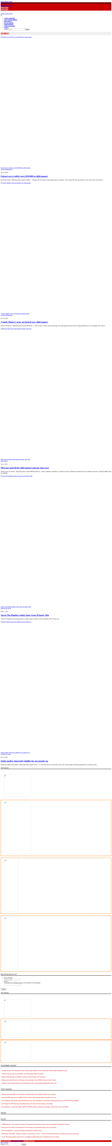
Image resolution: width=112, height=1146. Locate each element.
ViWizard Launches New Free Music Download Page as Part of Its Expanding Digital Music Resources (29, 1083)
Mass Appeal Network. (17, 1141)
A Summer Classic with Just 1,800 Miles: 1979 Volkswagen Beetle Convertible (22, 1073)
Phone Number (8, 978)
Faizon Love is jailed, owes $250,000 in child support (24, 176)
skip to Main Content (6, 1)
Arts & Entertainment (7, 169)
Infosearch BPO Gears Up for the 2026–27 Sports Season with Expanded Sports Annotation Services (29, 1097)
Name (6, 981)
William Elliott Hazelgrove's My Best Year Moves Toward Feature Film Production (24, 1077)
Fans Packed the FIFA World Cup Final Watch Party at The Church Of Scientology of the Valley (27, 1103)
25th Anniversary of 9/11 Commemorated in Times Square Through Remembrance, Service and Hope (29, 1127)
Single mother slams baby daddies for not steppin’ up (24, 761)
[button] (6, 3)
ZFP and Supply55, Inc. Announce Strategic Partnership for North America (22, 1130)
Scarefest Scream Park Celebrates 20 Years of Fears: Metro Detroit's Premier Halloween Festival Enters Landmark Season (34, 1070)
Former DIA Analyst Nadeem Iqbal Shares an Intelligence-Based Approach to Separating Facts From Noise (30, 1137)
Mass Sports (4, 461)
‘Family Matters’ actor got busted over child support (24, 322)
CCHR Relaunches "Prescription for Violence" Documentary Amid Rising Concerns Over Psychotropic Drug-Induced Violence (36, 1124)
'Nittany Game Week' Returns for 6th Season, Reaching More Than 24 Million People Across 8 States (29, 1080)
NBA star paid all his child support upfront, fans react (25, 468)
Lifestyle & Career (6, 608)
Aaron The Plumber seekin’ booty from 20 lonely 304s (25, 615)
